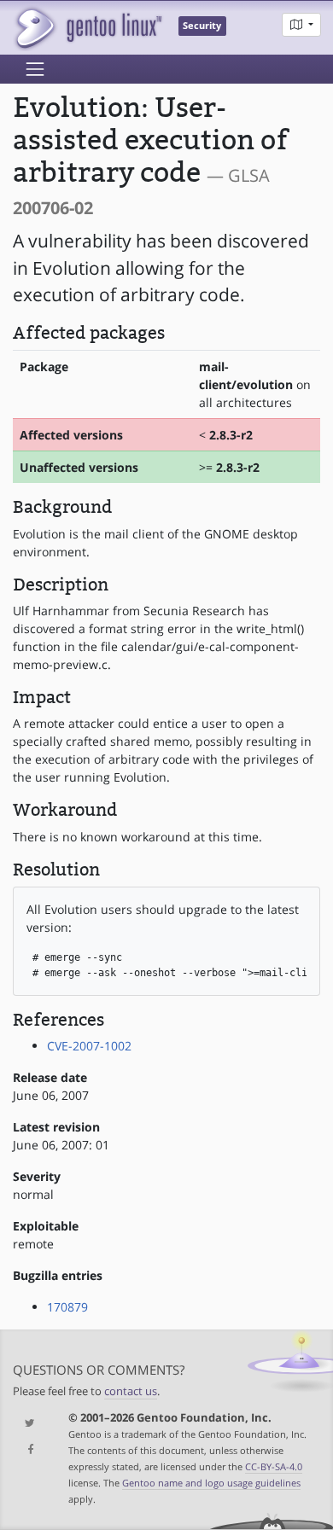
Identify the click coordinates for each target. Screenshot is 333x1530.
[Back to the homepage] (87, 28)
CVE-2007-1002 (89, 1046)
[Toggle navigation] (35, 69)
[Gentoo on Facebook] (28, 1450)
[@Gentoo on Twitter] (28, 1424)
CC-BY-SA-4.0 (273, 1466)
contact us (130, 1391)
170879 (67, 1307)
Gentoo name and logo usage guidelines (211, 1482)
